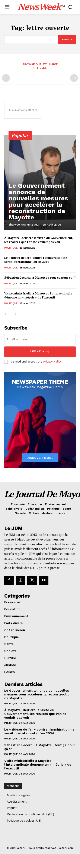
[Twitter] (32, 580)
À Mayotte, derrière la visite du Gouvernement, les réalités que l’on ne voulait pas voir (38, 240)
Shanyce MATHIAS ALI (24, 224)
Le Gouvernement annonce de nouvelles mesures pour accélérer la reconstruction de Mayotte (38, 201)
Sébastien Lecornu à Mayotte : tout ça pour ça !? (40, 277)
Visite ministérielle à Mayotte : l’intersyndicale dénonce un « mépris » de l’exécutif (38, 295)
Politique (11, 247)
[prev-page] (6, 78)
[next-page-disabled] (74, 78)
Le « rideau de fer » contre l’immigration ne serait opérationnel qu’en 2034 (35, 260)
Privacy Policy (52, 361)
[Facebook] (9, 580)
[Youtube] (43, 580)
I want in (37, 351)
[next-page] (13, 314)
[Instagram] (20, 580)
